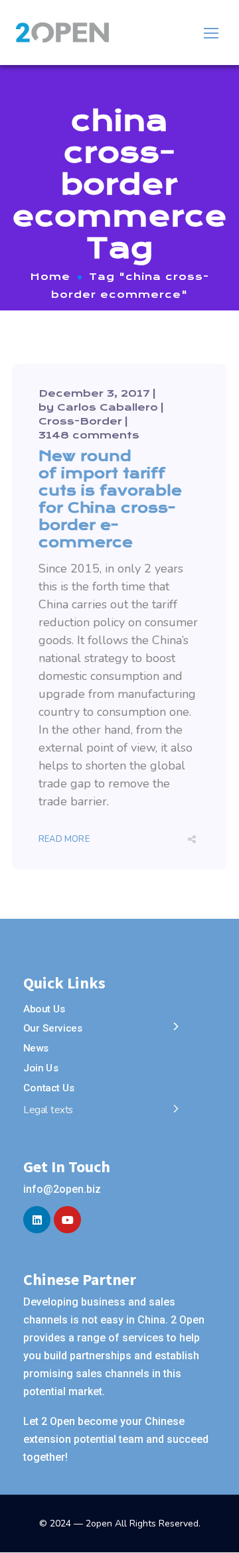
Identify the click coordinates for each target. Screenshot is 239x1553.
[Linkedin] (36, 1219)
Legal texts (48, 1110)
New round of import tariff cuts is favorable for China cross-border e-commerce (110, 499)
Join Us (40, 1068)
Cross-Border (80, 421)
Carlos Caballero (107, 407)
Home (50, 277)
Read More (64, 839)
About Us (44, 1009)
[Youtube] (67, 1219)
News (36, 1048)
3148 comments (89, 435)
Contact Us (49, 1087)
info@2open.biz (62, 1189)
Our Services (52, 1029)
